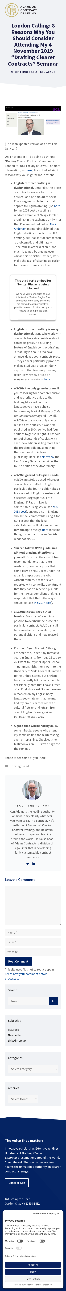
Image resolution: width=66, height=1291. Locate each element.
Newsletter (14, 1035)
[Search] (53, 1001)
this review (47, 457)
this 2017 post (42, 603)
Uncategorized (19, 766)
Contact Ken (16, 1183)
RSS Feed (13, 1029)
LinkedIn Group (17, 1040)
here (29, 170)
